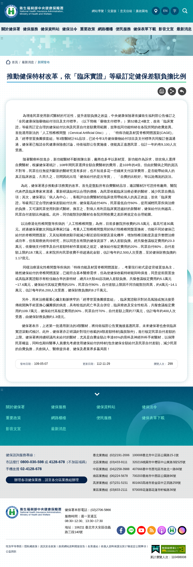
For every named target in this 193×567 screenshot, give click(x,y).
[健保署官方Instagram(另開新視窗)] (182, 530)
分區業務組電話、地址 (156, 11)
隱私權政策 (31, 546)
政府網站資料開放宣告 (72, 546)
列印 (162, 89)
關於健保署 (10, 29)
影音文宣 (166, 29)
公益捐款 (11, 551)
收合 (97, 393)
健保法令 (69, 29)
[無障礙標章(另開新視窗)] (173, 549)
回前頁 (182, 89)
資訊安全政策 (48, 546)
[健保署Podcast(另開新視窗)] (161, 530)
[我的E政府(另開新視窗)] (156, 549)
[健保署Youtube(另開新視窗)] (141, 530)
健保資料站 (50, 29)
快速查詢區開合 (185, 11)
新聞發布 (44, 62)
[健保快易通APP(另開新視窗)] (172, 530)
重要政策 (87, 29)
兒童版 (111, 11)
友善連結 (93, 546)
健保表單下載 (144, 29)
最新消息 (184, 29)
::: (2, 3)
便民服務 (123, 29)
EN (165, 10)
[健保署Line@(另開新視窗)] (131, 530)
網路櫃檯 (105, 29)
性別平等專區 (14, 546)
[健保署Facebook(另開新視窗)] (121, 530)
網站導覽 (98, 11)
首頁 (15, 62)
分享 (172, 89)
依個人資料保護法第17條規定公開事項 (123, 546)
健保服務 (30, 29)
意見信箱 (126, 11)
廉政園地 (142, 11)
